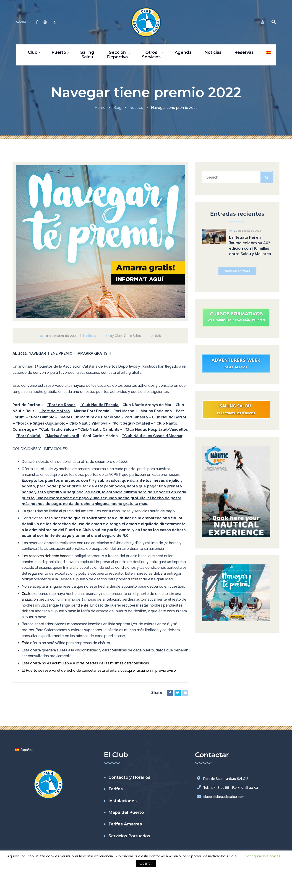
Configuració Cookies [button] (262, 856)
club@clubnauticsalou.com (223, 797)
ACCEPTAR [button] (146, 863)
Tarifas (115, 789)
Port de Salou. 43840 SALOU (225, 779)
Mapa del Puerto (126, 812)
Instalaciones (122, 800)
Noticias (89, 336)
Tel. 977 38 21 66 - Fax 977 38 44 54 (230, 787)
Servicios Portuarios (129, 835)
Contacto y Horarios (129, 777)
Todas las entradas (237, 271)
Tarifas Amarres (125, 824)
